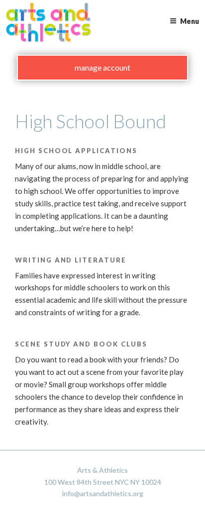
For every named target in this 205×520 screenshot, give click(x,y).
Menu (189, 21)
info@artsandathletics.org (102, 493)
